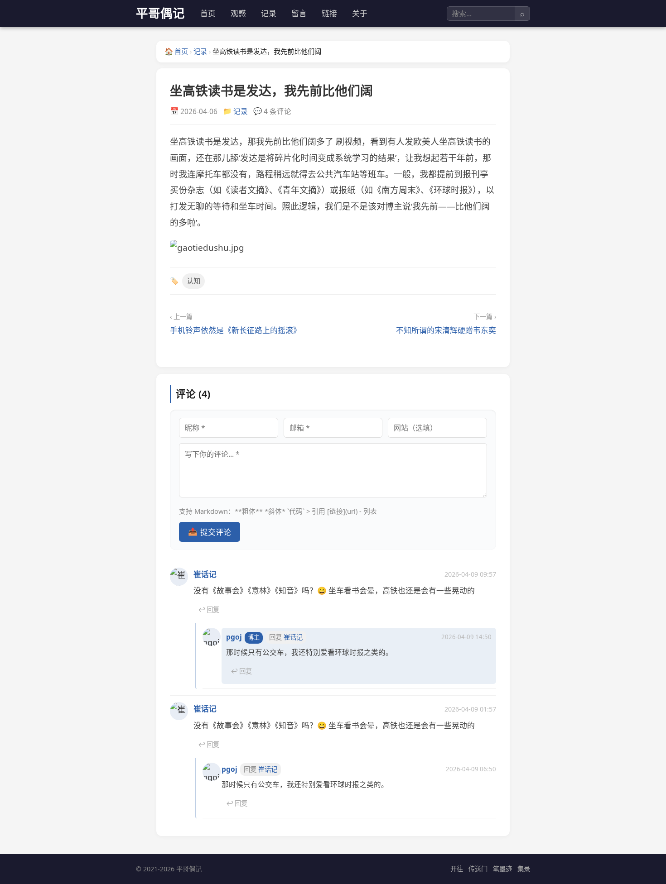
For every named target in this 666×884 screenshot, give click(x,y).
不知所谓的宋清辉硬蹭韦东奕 (446, 330)
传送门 (477, 869)
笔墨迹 (502, 869)
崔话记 (205, 574)
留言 (299, 13)
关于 (359, 13)
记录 (268, 13)
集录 (523, 869)
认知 (193, 280)
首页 (208, 13)
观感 (238, 13)
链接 (329, 13)
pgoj (234, 637)
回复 (208, 609)
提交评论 (209, 531)
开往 (456, 869)
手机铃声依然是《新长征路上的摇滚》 (235, 330)
